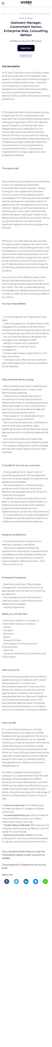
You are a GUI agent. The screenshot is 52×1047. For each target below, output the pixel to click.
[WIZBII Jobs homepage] (26, 3)
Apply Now (26, 48)
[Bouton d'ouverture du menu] (3, 3)
